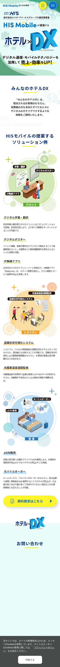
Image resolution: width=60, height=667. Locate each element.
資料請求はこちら (30, 501)
